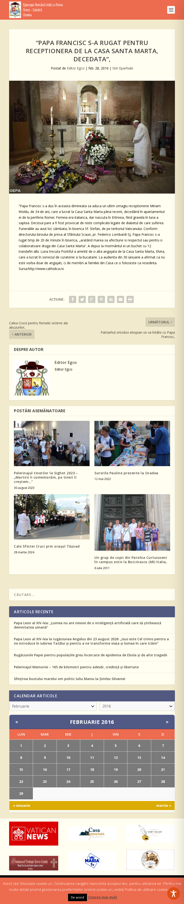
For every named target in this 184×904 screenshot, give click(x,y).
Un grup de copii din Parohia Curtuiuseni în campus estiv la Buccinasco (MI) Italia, (130, 559)
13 (139, 757)
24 (68, 781)
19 (116, 769)
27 (139, 781)
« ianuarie (21, 805)
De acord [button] (77, 897)
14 (163, 757)
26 (116, 781)
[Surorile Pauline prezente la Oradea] (132, 443)
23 (45, 781)
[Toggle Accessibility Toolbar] (173, 893)
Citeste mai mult (102, 897)
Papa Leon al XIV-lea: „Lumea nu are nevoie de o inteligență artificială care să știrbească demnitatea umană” (87, 625)
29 (21, 793)
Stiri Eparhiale (122, 68)
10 (68, 757)
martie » (163, 805)
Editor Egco (76, 68)
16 (45, 769)
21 (163, 769)
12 (116, 757)
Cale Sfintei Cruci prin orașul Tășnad (47, 546)
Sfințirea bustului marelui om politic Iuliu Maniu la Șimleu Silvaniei (69, 678)
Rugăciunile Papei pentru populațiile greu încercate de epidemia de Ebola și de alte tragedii (90, 655)
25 (92, 781)
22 (21, 781)
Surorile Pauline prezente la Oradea (126, 473)
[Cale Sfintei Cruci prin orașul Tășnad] (52, 516)
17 (68, 769)
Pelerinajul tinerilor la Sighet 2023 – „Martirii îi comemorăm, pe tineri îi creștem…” (46, 477)
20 (139, 769)
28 (163, 781)
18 (92, 769)
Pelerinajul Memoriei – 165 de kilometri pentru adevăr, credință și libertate (76, 667)
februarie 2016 (92, 721)
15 (21, 769)
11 (92, 757)
